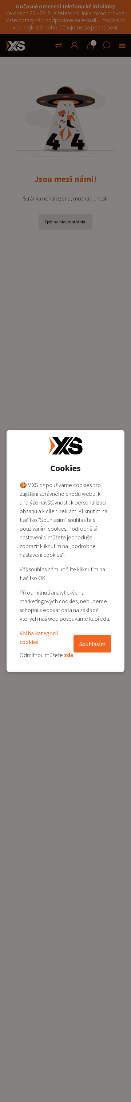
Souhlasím (92, 643)
